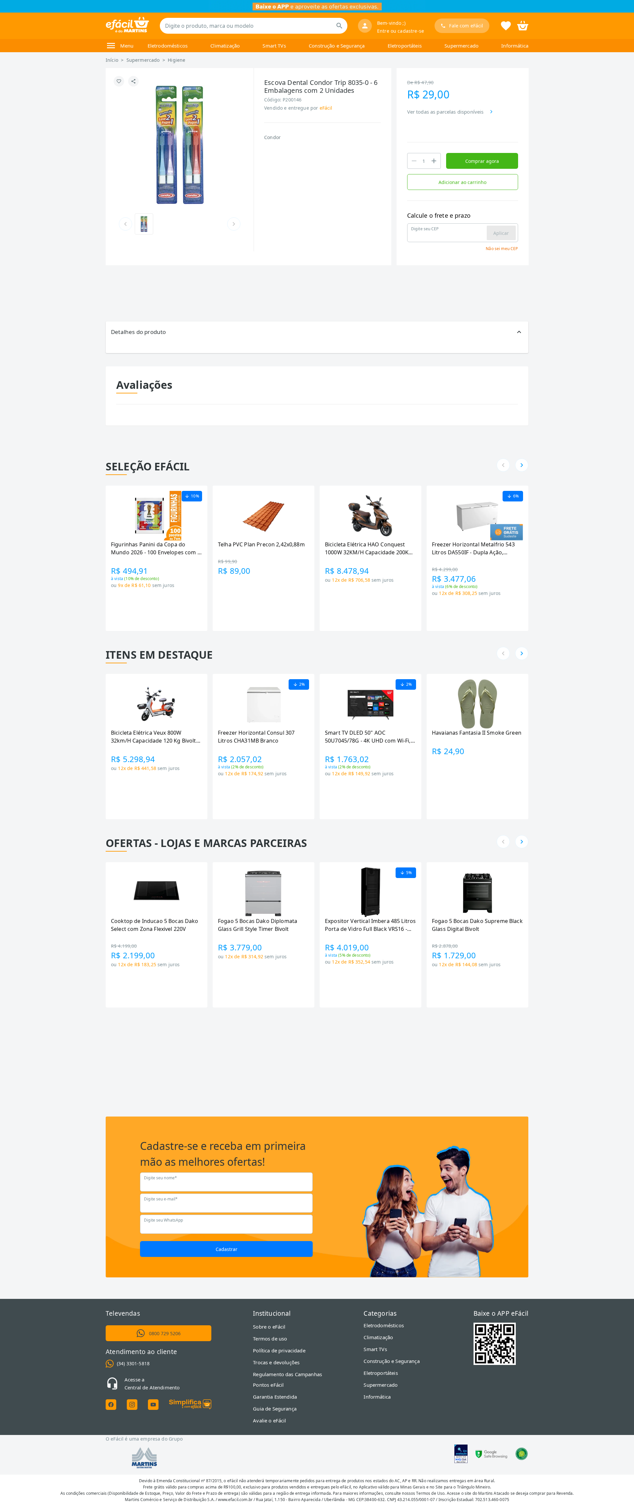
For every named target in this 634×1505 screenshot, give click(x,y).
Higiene (176, 60)
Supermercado (461, 45)
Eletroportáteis (405, 45)
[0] (522, 25)
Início (112, 60)
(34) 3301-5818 (133, 1363)
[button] (317, 332)
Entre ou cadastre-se (400, 31)
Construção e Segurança (337, 45)
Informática (514, 45)
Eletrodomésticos (168, 45)
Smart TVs (274, 45)
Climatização (225, 45)
